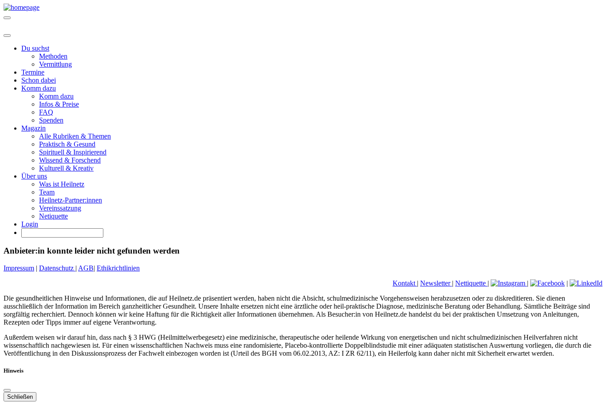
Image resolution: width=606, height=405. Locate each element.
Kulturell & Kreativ (66, 168)
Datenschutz (57, 268)
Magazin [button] (33, 128)
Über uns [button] (34, 176)
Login (29, 224)
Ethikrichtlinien (118, 268)
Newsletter (436, 283)
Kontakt (405, 283)
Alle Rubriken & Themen (75, 136)
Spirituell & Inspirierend (72, 152)
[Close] (7, 35)
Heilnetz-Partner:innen (70, 200)
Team (47, 192)
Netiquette (53, 216)
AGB (86, 268)
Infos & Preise (59, 104)
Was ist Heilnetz (61, 184)
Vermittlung (55, 64)
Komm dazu (56, 96)
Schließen (20, 396)
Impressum (19, 268)
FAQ (46, 112)
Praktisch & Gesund (67, 144)
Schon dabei (38, 80)
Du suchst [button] (35, 48)
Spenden (51, 120)
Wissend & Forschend (70, 160)
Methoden (53, 56)
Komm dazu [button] (38, 88)
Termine (32, 72)
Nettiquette (471, 283)
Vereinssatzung (60, 208)
